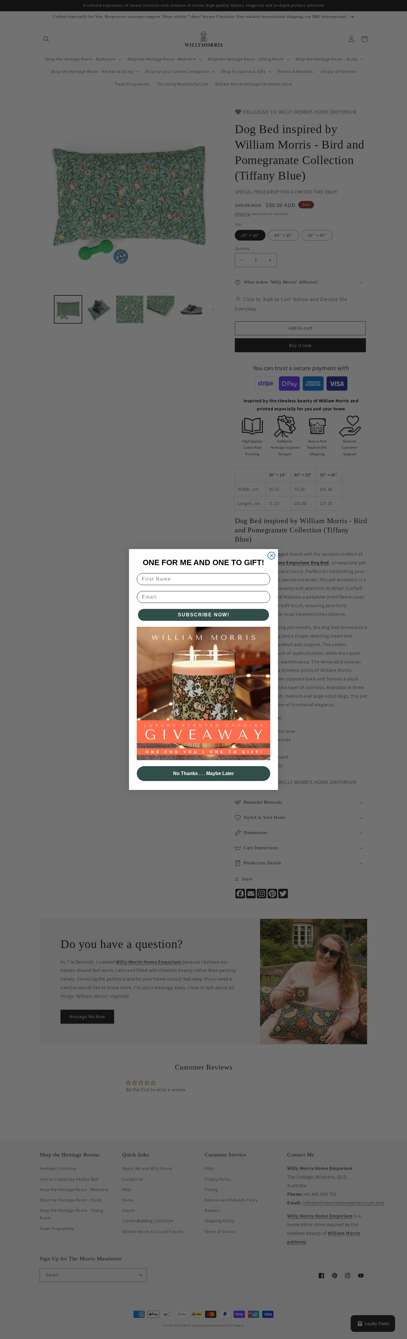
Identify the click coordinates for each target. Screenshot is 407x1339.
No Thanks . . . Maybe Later (203, 773)
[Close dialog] (271, 555)
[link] (203, 693)
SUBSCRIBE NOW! (203, 614)
